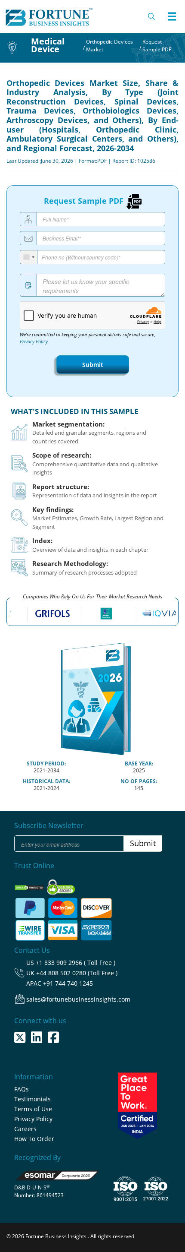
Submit (92, 364)
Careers (25, 1129)
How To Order (34, 1139)
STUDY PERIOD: (46, 763)
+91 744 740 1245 (68, 983)
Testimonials (32, 1099)
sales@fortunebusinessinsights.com (78, 999)
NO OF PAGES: (138, 781)
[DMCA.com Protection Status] (30, 884)
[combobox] (28, 257)
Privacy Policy (34, 341)
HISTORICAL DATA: (46, 781)
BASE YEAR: (139, 763)
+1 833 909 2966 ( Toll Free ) (75, 962)
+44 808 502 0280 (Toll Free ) (76, 973)
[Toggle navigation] (171, 16)
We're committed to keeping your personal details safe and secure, (87, 338)
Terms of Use (33, 1109)
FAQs (21, 1089)
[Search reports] (151, 16)
